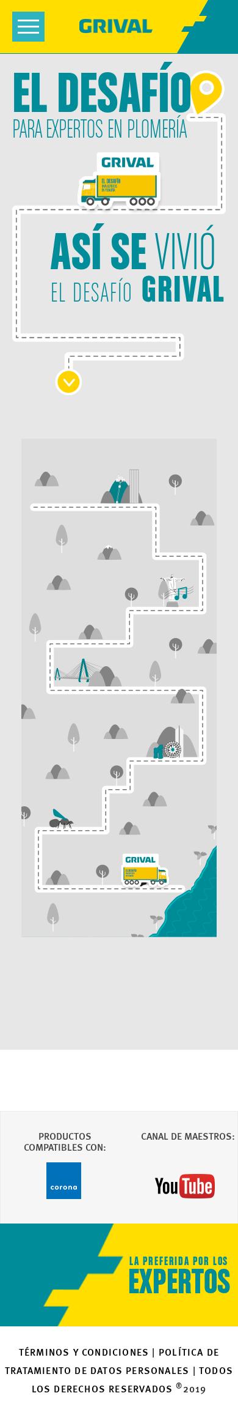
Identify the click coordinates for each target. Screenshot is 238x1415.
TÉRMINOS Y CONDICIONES (84, 1352)
